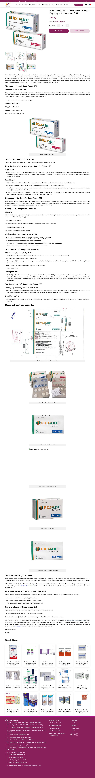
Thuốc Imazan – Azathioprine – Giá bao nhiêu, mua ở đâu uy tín (47, 663)
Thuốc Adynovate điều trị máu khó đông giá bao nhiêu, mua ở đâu (30, 663)
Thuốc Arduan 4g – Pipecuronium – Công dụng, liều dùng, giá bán (47, 687)
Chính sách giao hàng (55, 725)
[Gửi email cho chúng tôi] (89, 1)
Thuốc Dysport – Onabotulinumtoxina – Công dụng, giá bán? (82, 687)
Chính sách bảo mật (55, 731)
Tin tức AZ (76, 1)
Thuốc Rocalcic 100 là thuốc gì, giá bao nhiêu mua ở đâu (64, 711)
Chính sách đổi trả (54, 728)
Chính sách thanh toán (55, 723)
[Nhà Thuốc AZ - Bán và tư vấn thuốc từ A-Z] (9, 5)
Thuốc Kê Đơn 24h (55, 733)
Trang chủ (17, 4)
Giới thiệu (59, 1)
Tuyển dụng (59, 4)
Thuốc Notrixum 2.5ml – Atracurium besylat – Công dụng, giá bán (64, 687)
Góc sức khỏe (75, 728)
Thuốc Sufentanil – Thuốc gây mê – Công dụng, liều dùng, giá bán (30, 687)
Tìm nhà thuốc (80, 30)
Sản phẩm (65, 1)
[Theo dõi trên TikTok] (77, 734)
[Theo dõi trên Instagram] (86, 1)
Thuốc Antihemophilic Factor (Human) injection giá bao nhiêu (65, 663)
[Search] (86, 4)
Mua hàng (74, 725)
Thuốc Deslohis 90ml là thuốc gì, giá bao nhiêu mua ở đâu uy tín (30, 711)
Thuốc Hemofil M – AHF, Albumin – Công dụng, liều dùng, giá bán (82, 663)
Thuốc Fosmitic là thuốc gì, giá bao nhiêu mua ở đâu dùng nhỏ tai (82, 711)
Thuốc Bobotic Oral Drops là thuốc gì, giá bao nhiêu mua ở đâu (47, 711)
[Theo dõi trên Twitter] (87, 1)
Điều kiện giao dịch (55, 720)
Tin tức (73, 731)
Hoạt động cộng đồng (48, 4)
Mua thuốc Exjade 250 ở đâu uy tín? (76, 620)
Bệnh (39, 4)
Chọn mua (59, 30)
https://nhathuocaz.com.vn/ (27, 586)
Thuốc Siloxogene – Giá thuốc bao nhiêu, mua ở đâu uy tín (13, 711)
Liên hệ (81, 1)
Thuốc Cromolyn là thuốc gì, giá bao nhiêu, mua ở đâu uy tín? (13, 663)
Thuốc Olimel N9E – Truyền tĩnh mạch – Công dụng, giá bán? (13, 687)
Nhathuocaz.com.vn (18, 626)
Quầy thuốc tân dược (59, 21)
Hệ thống (71, 1)
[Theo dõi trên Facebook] (84, 1)
